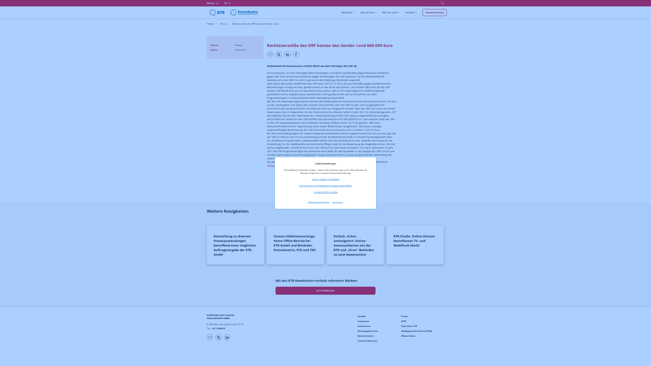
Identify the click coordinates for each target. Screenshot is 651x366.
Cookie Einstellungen (326, 192)
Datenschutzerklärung (318, 202)
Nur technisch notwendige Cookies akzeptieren (325, 186)
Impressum (337, 202)
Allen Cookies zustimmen (325, 179)
